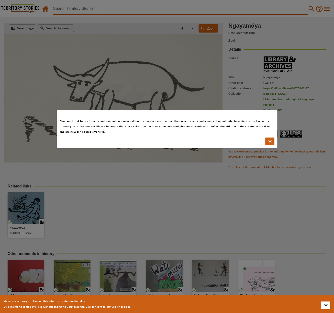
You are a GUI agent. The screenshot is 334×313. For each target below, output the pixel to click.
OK (270, 141)
